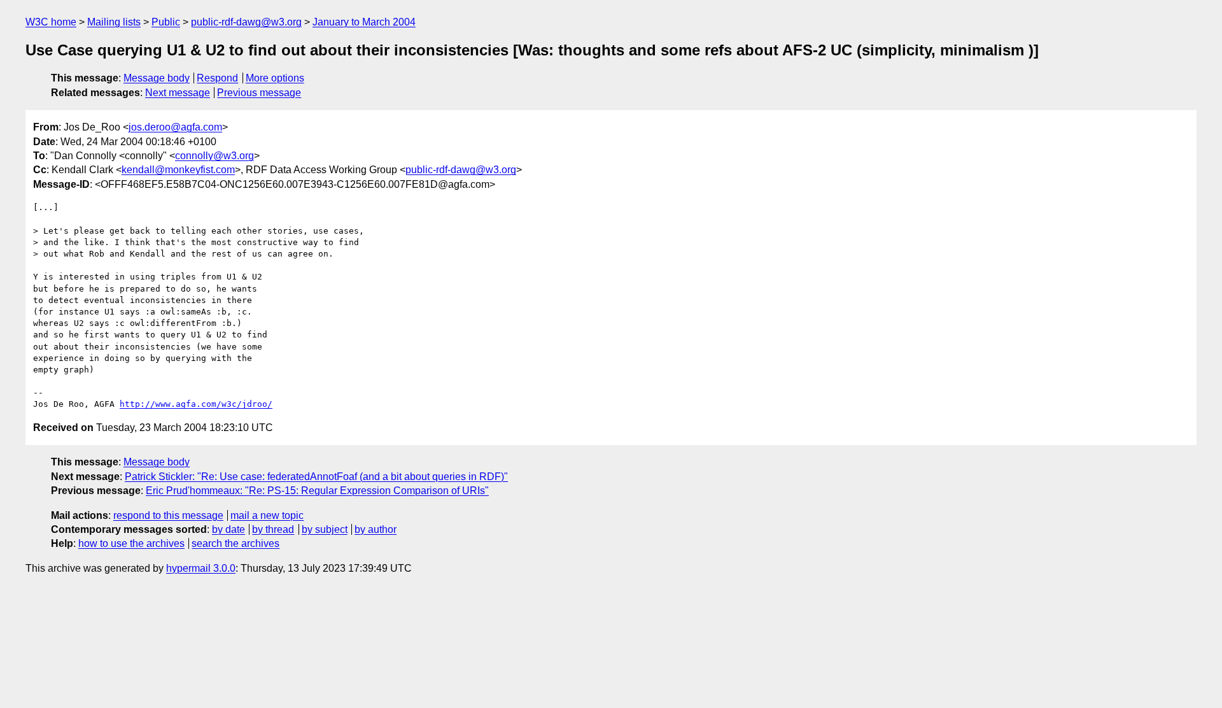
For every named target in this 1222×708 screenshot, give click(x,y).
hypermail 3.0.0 (200, 568)
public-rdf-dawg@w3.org (246, 22)
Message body (156, 78)
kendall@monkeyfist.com (178, 169)
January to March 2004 (364, 22)
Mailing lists (114, 22)
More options (275, 78)
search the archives (235, 543)
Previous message (259, 92)
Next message (177, 92)
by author (376, 529)
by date (228, 529)
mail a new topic (267, 515)
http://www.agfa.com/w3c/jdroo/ (196, 404)
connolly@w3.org (214, 155)
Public (165, 22)
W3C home (50, 22)
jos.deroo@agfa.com (175, 127)
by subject (325, 529)
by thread (273, 529)
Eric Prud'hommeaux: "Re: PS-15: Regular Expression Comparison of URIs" (317, 490)
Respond (217, 78)
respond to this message (168, 515)
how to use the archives (131, 543)
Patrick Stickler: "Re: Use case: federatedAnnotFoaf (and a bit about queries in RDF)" (316, 476)
